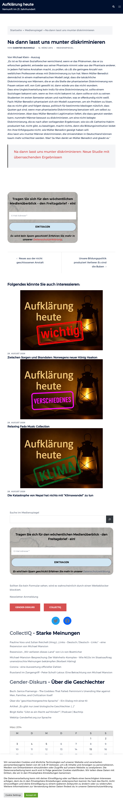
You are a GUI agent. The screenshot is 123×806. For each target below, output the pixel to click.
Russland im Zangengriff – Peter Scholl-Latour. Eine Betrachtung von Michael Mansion (61, 672)
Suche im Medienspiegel (24, 512)
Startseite (16, 30)
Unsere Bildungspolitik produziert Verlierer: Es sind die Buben (90, 262)
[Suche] (109, 519)
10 (17, 749)
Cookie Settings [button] (13, 795)
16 (105, 749)
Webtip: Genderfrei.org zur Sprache (30, 717)
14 (76, 749)
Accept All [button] (31, 795)
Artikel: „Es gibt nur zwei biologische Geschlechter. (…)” (42, 706)
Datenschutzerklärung (47, 239)
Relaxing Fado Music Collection (29, 426)
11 (32, 749)
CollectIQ (55, 607)
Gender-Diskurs (25, 607)
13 (61, 749)
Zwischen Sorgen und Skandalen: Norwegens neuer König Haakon (52, 357)
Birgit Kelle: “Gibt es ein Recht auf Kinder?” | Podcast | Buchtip (46, 712)
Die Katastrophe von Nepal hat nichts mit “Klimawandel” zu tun (50, 495)
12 (46, 749)
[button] (113, 7)
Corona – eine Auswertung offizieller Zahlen (35, 666)
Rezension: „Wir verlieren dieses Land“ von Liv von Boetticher (46, 651)
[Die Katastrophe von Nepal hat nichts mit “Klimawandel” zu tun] (61, 458)
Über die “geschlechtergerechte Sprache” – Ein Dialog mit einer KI (48, 700)
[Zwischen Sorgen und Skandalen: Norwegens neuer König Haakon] (61, 320)
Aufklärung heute (18, 4)
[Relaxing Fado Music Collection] (61, 389)
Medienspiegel (33, 30)
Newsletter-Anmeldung (24, 596)
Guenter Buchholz (24, 48)
